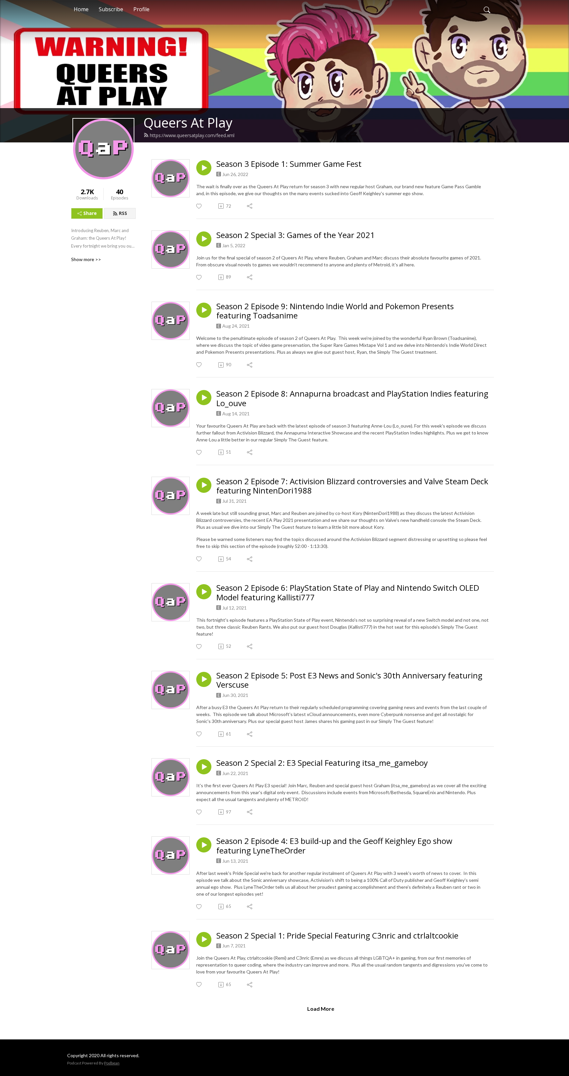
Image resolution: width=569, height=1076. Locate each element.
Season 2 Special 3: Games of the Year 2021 (295, 235)
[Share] (250, 206)
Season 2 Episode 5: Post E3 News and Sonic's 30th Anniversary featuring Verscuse (349, 680)
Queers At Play (188, 122)
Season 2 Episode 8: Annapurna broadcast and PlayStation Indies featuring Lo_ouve (352, 398)
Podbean (112, 1063)
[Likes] (199, 206)
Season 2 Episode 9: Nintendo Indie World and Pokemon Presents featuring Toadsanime (335, 311)
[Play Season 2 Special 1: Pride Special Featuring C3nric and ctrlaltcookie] (203, 939)
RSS (123, 213)
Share (90, 213)
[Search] (487, 9)
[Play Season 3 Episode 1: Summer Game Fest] (203, 167)
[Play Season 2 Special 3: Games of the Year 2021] (203, 239)
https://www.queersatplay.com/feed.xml (192, 135)
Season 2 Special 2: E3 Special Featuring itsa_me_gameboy (322, 763)
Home (81, 9)
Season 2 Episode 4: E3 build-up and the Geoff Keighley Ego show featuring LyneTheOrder (334, 845)
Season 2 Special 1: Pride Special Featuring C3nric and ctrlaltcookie (337, 936)
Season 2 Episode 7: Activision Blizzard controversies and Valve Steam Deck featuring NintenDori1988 (352, 486)
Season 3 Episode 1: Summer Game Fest (289, 164)
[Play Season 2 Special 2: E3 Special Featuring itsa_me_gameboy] (203, 766)
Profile (141, 9)
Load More (320, 1008)
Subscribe (111, 9)
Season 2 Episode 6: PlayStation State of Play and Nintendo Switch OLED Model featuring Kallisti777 (347, 592)
